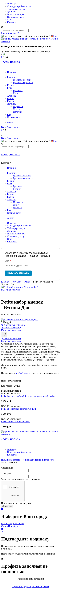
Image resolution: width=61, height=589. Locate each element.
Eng (55, 36)
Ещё (9, 114)
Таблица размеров (16, 9)
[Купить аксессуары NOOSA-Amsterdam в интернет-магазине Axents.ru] (30, 41)
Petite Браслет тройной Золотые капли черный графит (28, 396)
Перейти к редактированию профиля (30, 586)
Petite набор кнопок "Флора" (15, 421)
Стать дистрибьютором (19, 6)
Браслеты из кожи (22, 80)
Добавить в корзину (11, 327)
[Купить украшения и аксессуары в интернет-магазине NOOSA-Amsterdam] (30, 434)
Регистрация (13, 127)
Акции (10, 122)
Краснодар (18, 523)
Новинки (11, 72)
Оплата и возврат (16, 14)
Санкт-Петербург (10, 526)
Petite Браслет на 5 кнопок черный (18, 409)
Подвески (18, 106)
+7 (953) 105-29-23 (10, 62)
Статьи (10, 19)
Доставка (11, 11)
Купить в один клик (11, 330)
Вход (3, 127)
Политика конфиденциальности (38, 459)
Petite (9, 88)
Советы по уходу (15, 17)
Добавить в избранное (15, 325)
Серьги (16, 109)
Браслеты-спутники (23, 82)
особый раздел (23, 373)
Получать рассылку (18, 273)
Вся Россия (6, 523)
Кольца (10, 101)
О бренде (11, 3)
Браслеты (12, 77)
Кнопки (11, 85)
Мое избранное (9, 33)
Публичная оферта (10, 459)
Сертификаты (14, 117)
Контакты (12, 22)
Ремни (10, 98)
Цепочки (17, 112)
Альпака (11, 96)
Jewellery (11, 104)
